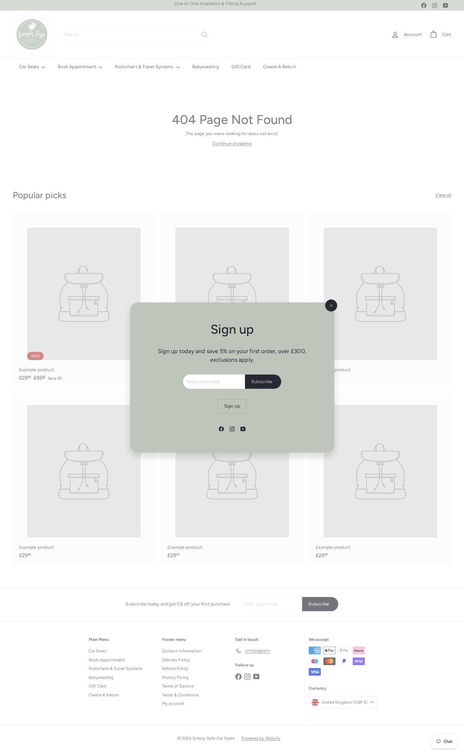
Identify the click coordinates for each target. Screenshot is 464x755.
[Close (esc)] (331, 306)
